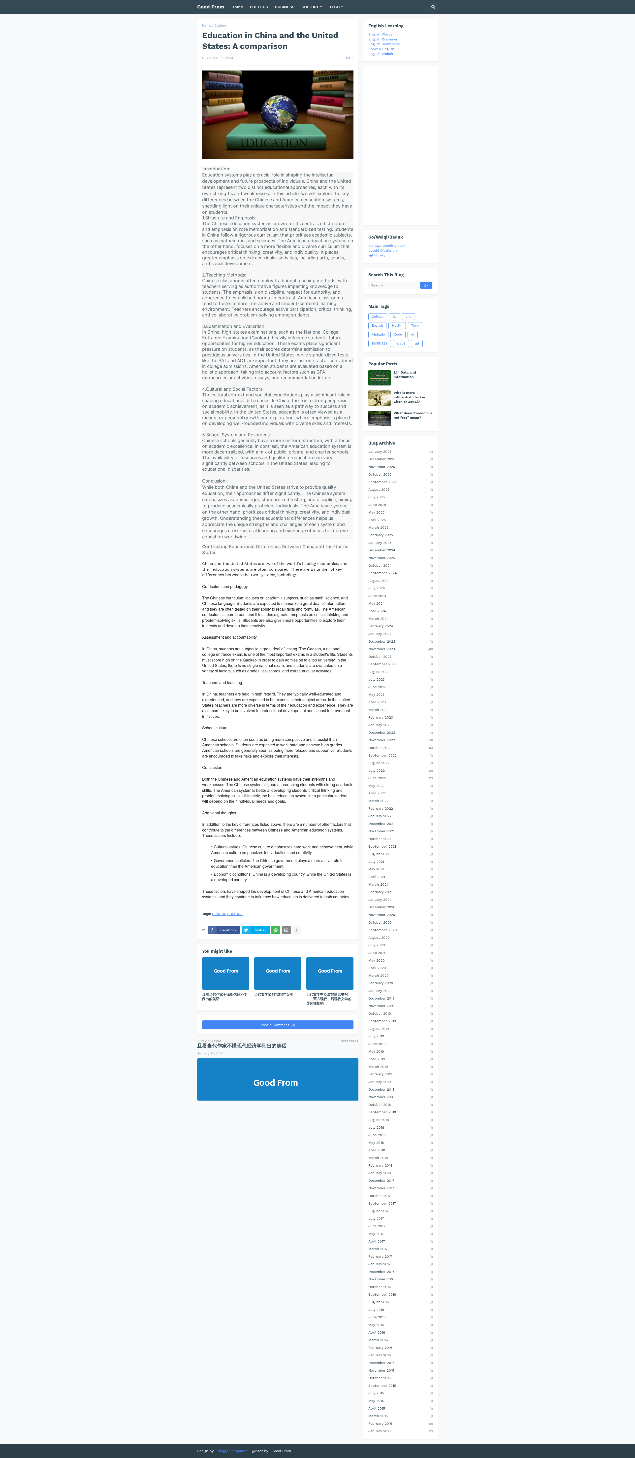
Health (397, 325)
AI (412, 334)
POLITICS (235, 914)
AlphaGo (378, 334)
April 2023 (400, 702)
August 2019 (400, 1029)
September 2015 (400, 1386)
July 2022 (400, 770)
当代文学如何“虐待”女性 (273, 994)
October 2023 (400, 657)
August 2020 (400, 937)
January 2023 (400, 725)
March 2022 (400, 801)
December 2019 (400, 998)
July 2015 (400, 1393)
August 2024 (400, 581)
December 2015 (400, 1363)
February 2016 (400, 1348)
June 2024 (400, 596)
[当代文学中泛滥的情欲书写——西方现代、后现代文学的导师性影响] (329, 973)
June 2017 (400, 1226)
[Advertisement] (400, 145)
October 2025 (400, 474)
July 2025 (400, 497)
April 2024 (400, 611)
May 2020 (400, 960)
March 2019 (400, 1067)
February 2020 (400, 983)
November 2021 (400, 831)
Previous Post (210, 1040)
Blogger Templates (233, 1451)
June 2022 (400, 778)
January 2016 (400, 1355)
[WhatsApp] (275, 930)
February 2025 (400, 535)
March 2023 (400, 710)
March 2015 (400, 1416)
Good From (210, 7)
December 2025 (400, 459)
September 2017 (400, 1203)
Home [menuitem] (237, 6)
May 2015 (400, 1401)
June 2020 (400, 953)
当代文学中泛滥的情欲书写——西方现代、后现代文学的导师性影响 (328, 998)
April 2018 (400, 1150)
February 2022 (400, 808)
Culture (220, 25)
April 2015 (400, 1408)
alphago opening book (387, 245)
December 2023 (400, 641)
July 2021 (400, 862)
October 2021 (400, 839)
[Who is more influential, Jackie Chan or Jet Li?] (379, 398)
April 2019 (400, 1059)
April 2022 (400, 793)
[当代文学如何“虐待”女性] (277, 973)
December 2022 (400, 732)
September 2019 (400, 1021)
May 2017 (400, 1234)
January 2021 (400, 900)
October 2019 (400, 1013)
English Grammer (383, 39)
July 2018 (400, 1127)
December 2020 (400, 907)
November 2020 (400, 915)
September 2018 (400, 1112)
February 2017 (400, 1256)
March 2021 (400, 884)
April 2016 (400, 1332)
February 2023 (400, 717)
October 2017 (400, 1196)
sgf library (376, 255)
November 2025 (400, 467)
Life (409, 316)
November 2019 (400, 1006)
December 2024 (400, 550)
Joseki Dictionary (383, 250)
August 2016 (400, 1302)
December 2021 (400, 824)
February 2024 (400, 626)
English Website (381, 54)
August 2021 (400, 854)
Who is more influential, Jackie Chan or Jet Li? (409, 397)
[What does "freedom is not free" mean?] (379, 418)
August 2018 (400, 1120)
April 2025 (400, 520)
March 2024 (400, 619)
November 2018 (400, 1097)
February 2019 (400, 1074)
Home (207, 25)
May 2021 (400, 869)
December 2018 (400, 1089)
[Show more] (296, 930)
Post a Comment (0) (278, 1025)
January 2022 (400, 816)
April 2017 (400, 1241)
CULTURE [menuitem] (310, 6)
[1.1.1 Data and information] (379, 377)
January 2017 (400, 1264)
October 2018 (400, 1105)
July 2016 (400, 1310)
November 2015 (400, 1370)
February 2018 (400, 1165)
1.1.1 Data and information (405, 374)
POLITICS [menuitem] (259, 6)
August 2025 (400, 489)
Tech (415, 325)
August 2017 (400, 1211)
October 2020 (400, 922)
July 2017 (400, 1218)
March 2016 (400, 1340)
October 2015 (400, 1378)
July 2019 (400, 1036)
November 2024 (400, 558)
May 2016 (400, 1325)
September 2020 (400, 930)
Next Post (348, 1040)
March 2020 (400, 975)
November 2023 (400, 649)
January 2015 (400, 1431)
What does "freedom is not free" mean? (413, 415)
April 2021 (400, 877)
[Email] (286, 930)
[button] (433, 6)
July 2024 (400, 588)
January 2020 (400, 991)
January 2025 (400, 543)
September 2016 (400, 1294)
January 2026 (400, 451)
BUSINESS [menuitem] (284, 6)
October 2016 (400, 1287)
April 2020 (400, 968)
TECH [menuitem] (334, 6)
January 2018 (400, 1173)
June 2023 (400, 687)
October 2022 (400, 748)
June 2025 (400, 505)
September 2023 (400, 664)
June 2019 (400, 1044)
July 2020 (400, 945)
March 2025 (400, 527)
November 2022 (400, 740)
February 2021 (400, 892)
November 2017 (400, 1188)
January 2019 (400, 1082)
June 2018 (400, 1135)
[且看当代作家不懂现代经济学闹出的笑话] (225, 973)
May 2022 (400, 786)
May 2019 (400, 1051)
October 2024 (400, 565)
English (377, 325)
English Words (380, 34)
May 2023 (400, 694)
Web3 (401, 343)
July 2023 (400, 679)
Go (394, 316)
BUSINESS (379, 343)
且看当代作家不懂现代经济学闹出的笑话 (224, 996)
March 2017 (400, 1249)
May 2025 (400, 512)
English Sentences (384, 44)
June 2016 (400, 1317)
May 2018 (400, 1143)
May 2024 (400, 603)
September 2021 (400, 846)
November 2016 (400, 1279)
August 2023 (400, 672)
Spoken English (381, 49)
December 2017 (400, 1180)
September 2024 (400, 573)
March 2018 (400, 1158)
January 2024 (400, 634)
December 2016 (400, 1272)
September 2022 (400, 755)
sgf (416, 343)
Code (398, 334)
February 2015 (400, 1423)
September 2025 (400, 482)
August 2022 (400, 763)
